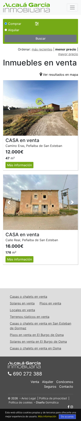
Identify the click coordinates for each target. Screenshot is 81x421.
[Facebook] (68, 406)
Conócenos (64, 382)
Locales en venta (22, 310)
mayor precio (68, 54)
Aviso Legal (28, 398)
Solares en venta (22, 303)
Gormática (52, 402)
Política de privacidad (53, 398)
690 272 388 (27, 374)
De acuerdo (67, 416)
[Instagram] (71, 406)
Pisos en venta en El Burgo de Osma (37, 335)
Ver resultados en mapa (60, 75)
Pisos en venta (50, 303)
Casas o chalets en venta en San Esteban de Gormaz (40, 325)
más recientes (42, 49)
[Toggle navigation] (72, 7)
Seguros (50, 386)
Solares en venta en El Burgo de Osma (38, 342)
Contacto (66, 386)
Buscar (41, 38)
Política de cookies (20, 402)
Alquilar (13, 30)
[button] (8, 108)
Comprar (14, 24)
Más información (19, 165)
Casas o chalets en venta (28, 297)
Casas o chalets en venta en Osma (35, 348)
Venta (35, 382)
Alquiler (47, 382)
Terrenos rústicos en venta (29, 317)
